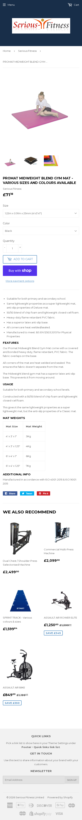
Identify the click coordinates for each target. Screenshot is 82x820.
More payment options (20, 280)
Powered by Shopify (60, 797)
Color (6, 223)
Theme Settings (58, 743)
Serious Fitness (27, 50)
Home (7, 50)
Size (5, 205)
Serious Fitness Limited (30, 797)
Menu (11, 4)
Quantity (8, 241)
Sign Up (72, 779)
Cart (76, 4)
